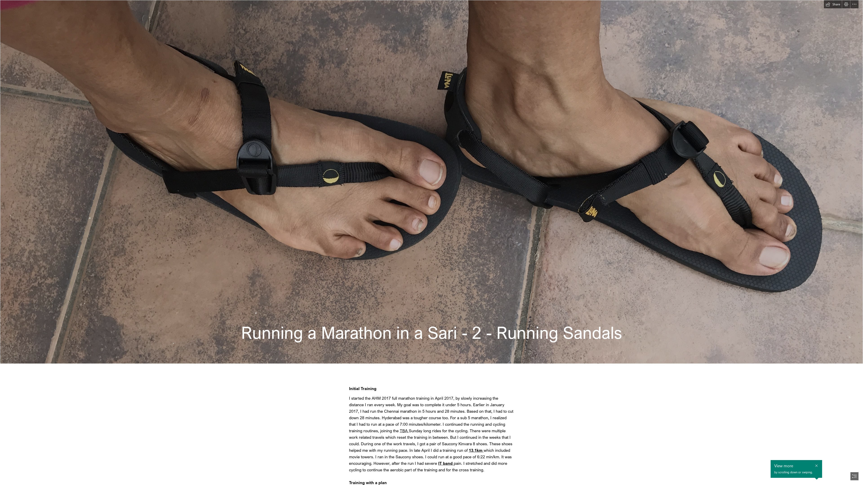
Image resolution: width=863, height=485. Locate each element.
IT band (446, 463)
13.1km (476, 450)
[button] (833, 4)
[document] (431, 242)
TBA (404, 430)
